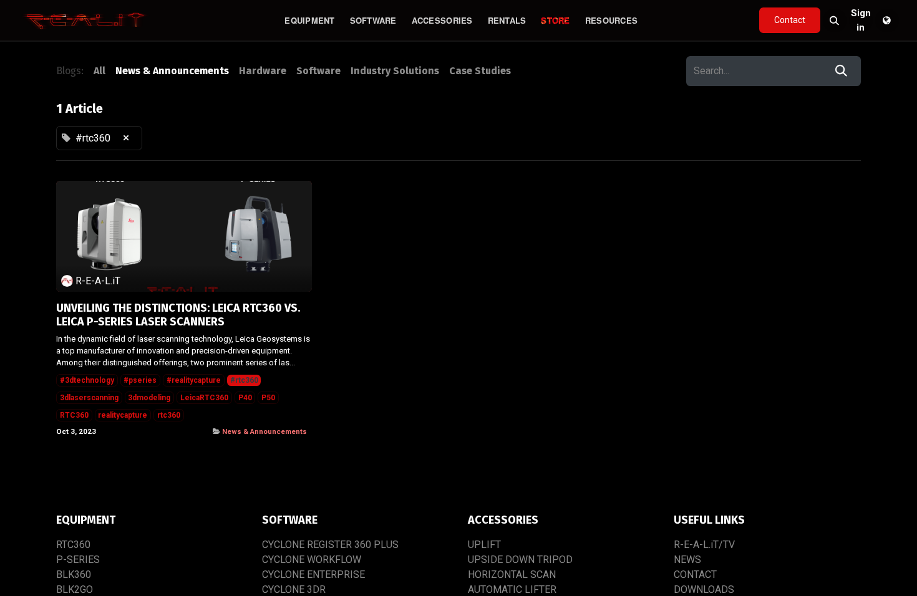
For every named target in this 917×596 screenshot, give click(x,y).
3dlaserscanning (89, 397)
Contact (789, 20)
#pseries (140, 380)
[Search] (841, 71)
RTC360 (74, 415)
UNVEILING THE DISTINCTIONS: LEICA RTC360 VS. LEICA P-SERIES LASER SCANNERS (178, 315)
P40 (245, 397)
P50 (268, 397)
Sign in (861, 20)
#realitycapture (194, 380)
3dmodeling (149, 397)
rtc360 (168, 415)
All (99, 71)
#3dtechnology (87, 380)
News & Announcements (264, 431)
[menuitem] (309, 20)
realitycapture (122, 415)
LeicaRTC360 (204, 397)
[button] (835, 20)
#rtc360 (244, 380)
